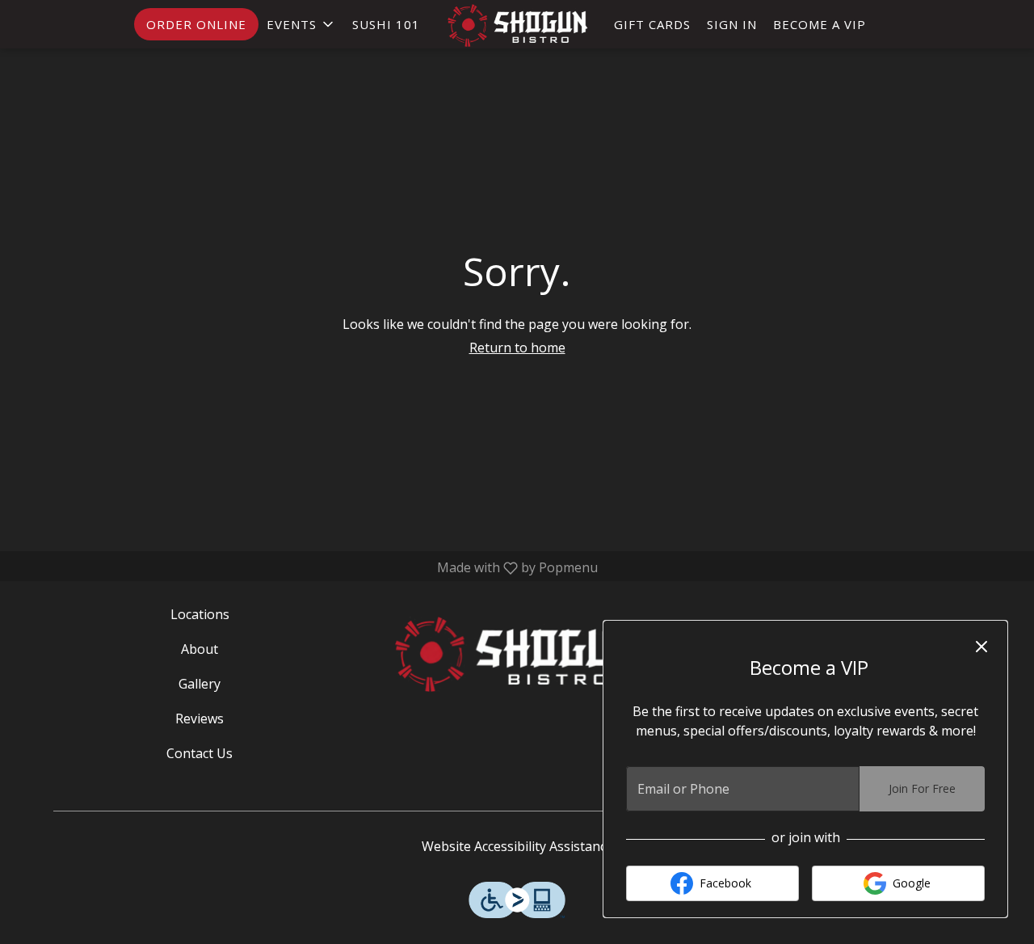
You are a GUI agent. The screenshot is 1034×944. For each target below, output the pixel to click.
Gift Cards (652, 24)
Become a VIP (819, 24)
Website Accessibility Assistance (517, 846)
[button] (301, 24)
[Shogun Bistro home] (517, 25)
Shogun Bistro (517, 653)
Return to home (517, 347)
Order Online (196, 24)
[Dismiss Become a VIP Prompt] (981, 646)
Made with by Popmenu (305, 567)
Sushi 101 (386, 24)
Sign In (732, 24)
